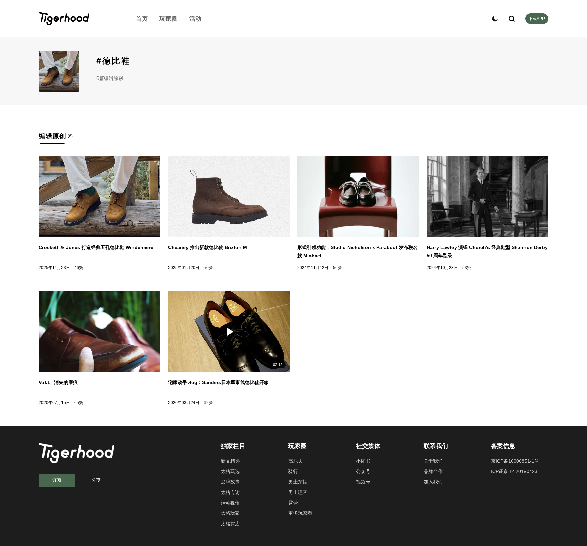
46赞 (78, 267)
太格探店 (230, 523)
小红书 (363, 461)
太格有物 (79, 19)
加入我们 (433, 482)
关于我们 (433, 461)
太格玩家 (230, 513)
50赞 (208, 267)
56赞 (337, 267)
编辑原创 (52, 136)
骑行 (293, 471)
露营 (293, 503)
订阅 (56, 480)
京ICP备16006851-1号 (515, 461)
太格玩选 (230, 471)
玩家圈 (168, 19)
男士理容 (297, 492)
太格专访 (230, 492)
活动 (195, 19)
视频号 (363, 482)
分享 (96, 480)
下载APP (537, 18)
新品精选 (230, 461)
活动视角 (230, 503)
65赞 (78, 402)
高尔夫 (295, 461)
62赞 (208, 402)
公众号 (363, 471)
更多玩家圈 (300, 513)
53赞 (466, 267)
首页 (142, 19)
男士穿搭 (297, 482)
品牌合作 (433, 471)
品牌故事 (230, 482)
